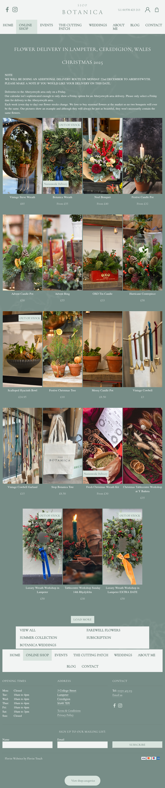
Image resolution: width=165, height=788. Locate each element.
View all (28, 630)
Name (5, 739)
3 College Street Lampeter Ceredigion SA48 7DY (66, 696)
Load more (82, 619)
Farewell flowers (103, 630)
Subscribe (137, 744)
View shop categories (83, 780)
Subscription (99, 637)
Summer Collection (38, 637)
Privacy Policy (65, 715)
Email (60, 739)
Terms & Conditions (69, 710)
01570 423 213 (131, 9)
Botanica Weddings (38, 645)
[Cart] (158, 10)
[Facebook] (7, 9)
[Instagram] (15, 9)
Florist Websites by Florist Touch (23, 758)
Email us (117, 695)
